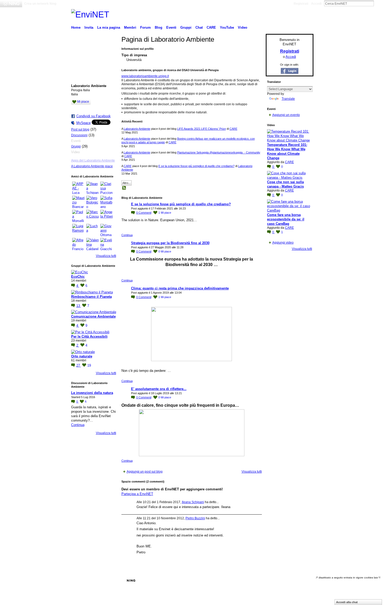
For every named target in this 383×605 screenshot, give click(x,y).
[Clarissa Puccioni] (106, 188)
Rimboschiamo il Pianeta (91, 297)
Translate (288, 99)
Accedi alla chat (347, 602)
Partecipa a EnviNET (137, 494)
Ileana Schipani (193, 502)
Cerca (378, 3)
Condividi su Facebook (93, 116)
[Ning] (11, 3)
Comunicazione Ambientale (93, 316)
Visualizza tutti (106, 256)
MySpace (83, 123)
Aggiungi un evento (286, 115)
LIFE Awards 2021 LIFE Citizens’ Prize (201, 128)
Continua (77, 425)
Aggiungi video (283, 242)
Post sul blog (80, 129)
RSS (124, 188)
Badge (243, 580)
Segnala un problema (266, 580)
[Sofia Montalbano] (106, 202)
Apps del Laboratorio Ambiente (93, 160)
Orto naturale (81, 356)
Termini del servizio (299, 580)
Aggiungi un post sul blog (145, 471)
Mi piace (83, 101)
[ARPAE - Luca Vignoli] (78, 188)
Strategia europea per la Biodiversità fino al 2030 (170, 243)
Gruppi (76, 146)
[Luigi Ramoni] (78, 230)
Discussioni (79, 135)
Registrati (301, 3)
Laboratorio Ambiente (137, 128)
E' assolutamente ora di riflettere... (159, 389)
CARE (233, 128)
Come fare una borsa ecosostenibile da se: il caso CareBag (285, 219)
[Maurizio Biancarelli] (78, 202)
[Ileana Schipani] (92, 188)
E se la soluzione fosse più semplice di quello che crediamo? (196, 166)
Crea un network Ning (40, 3)
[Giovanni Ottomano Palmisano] (106, 230)
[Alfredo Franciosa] (78, 244)
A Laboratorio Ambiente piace (92, 166)
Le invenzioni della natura (92, 393)
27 (78, 365)
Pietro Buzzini (195, 518)
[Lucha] (92, 230)
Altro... (126, 182)
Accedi (316, 3)
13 (78, 306)
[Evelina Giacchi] (106, 244)
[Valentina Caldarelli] (92, 244)
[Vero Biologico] (92, 202)
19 (89, 365)
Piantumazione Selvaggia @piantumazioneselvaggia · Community (218, 152)
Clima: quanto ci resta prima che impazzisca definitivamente (180, 288)
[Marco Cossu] (92, 216)
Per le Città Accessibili (89, 336)
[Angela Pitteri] (106, 216)
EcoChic (78, 277)
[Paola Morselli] (78, 216)
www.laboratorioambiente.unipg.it (145, 76)
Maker (101, 580)
